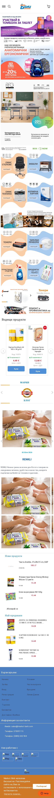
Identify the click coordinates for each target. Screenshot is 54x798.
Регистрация (8, 695)
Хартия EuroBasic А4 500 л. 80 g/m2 (16, 348)
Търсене (6, 705)
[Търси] (9, 6)
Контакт (5, 700)
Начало (5, 679)
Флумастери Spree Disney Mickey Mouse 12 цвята (33, 578)
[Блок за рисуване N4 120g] (10, 596)
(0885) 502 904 (20, 736)
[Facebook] (5, 741)
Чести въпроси (34, 684)
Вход (4, 690)
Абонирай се (12, 609)
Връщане (31, 690)
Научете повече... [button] (12, 794)
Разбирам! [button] (42, 786)
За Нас (5, 684)
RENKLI (27, 459)
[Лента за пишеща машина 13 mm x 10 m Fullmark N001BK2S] (10, 624)
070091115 (18, 731)
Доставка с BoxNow (11, 715)
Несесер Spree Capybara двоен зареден (38, 349)
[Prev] (3, 61)
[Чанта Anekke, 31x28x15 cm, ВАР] (10, 566)
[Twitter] (10, 741)
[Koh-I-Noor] (27, 393)
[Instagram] (16, 741)
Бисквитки (6, 710)
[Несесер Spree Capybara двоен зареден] (38, 335)
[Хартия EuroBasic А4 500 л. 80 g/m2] (16, 335)
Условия (31, 679)
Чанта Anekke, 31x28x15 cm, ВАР (33, 562)
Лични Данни (33, 695)
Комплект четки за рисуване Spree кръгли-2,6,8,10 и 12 (29, 651)
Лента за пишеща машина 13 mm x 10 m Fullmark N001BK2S (33, 621)
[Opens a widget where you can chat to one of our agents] (44, 793)
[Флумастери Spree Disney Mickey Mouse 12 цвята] (10, 581)
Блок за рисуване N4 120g (30, 592)
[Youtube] (21, 741)
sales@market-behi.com (22, 726)
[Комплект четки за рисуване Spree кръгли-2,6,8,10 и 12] (10, 654)
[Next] (52, 61)
